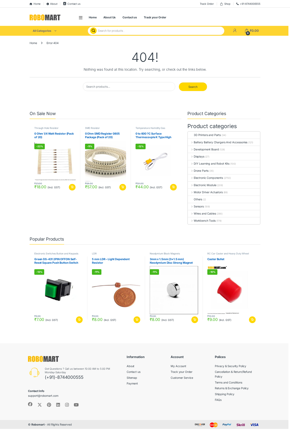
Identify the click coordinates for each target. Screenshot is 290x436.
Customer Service (182, 377)
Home (37, 3)
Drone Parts (201, 170)
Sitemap (132, 377)
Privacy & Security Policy (230, 366)
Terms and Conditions (228, 382)
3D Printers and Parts (207, 135)
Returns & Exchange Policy (232, 388)
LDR (94, 253)
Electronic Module (205, 185)
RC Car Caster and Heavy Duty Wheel (228, 253)
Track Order (207, 3)
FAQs (218, 399)
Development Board (206, 149)
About (53, 3)
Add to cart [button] (72, 187)
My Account (178, 366)
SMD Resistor (92, 128)
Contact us (73, 3)
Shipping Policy (224, 394)
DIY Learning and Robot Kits (211, 163)
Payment (132, 383)
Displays (199, 156)
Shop (227, 3)
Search (192, 86)
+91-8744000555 (250, 3)
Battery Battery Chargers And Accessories (220, 142)
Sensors (199, 206)
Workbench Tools (205, 220)
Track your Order (155, 17)
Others (198, 199)
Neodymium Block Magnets (165, 253)
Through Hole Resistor (46, 128)
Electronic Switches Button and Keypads (56, 253)
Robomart (38, 424)
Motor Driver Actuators (208, 192)
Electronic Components (208, 177)
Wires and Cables (205, 213)
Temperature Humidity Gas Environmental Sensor (150, 129)
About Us (109, 17)
